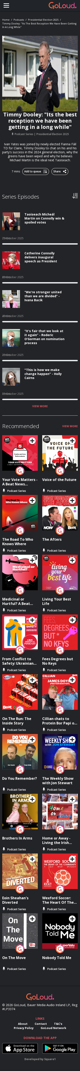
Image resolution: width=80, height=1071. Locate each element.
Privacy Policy (24, 1028)
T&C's (58, 1024)
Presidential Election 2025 (43, 19)
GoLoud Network (53, 1028)
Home (6, 19)
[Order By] (75, 195)
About (23, 1024)
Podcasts (19, 19)
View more (40, 406)
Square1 (50, 1059)
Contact (41, 1024)
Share (57, 170)
